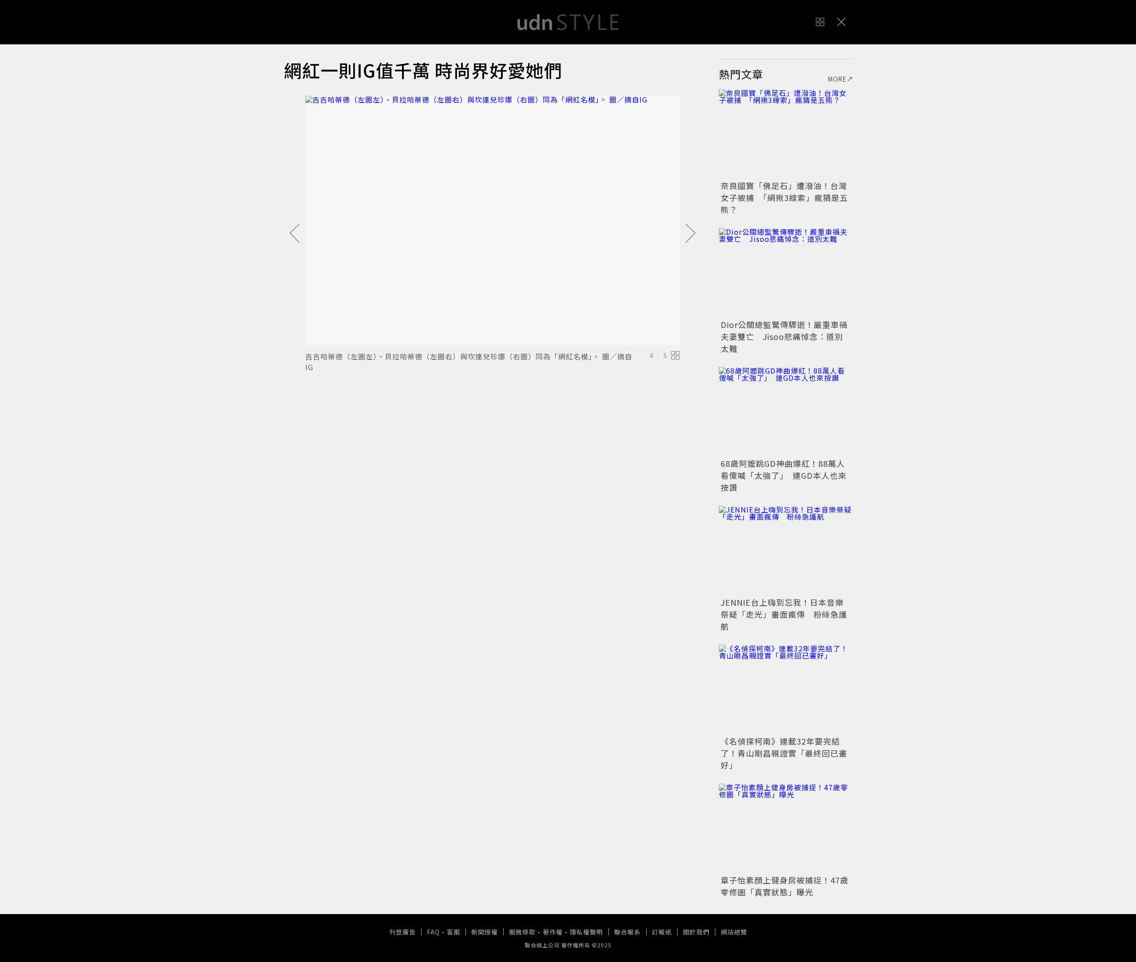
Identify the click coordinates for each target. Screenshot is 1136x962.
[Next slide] (690, 233)
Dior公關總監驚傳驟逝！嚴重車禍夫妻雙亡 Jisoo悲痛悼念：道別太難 (784, 336)
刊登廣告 (402, 931)
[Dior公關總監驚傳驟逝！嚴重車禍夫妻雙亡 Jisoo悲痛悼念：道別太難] (785, 272)
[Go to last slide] (294, 233)
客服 (453, 932)
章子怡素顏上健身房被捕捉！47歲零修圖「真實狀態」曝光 (784, 886)
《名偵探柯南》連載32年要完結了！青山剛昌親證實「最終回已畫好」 (784, 753)
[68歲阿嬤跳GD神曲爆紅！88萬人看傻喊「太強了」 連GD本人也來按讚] (785, 411)
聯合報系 (627, 931)
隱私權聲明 (586, 932)
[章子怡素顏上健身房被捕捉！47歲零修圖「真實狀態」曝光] (785, 828)
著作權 (553, 932)
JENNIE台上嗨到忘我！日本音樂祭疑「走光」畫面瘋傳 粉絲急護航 (784, 614)
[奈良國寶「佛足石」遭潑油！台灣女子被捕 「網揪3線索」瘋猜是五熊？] (785, 133)
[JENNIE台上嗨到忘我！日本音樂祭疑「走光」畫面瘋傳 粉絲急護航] (785, 550)
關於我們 (696, 931)
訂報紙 (662, 931)
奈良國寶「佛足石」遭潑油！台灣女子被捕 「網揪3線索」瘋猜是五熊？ (784, 197)
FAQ (433, 932)
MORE (837, 79)
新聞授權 (484, 931)
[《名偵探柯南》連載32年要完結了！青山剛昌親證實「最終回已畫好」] (785, 689)
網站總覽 (734, 931)
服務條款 (522, 932)
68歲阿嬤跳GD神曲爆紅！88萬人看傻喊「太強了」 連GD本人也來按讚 (784, 475)
